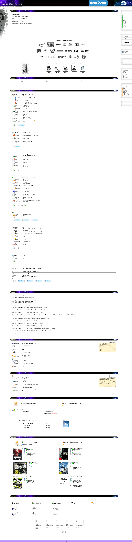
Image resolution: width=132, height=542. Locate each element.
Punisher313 (55, 509)
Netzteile (124, 92)
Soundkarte (25, 212)
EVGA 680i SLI (26, 132)
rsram (34, 507)
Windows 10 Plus (126, 94)
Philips (24, 215)
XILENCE (25, 236)
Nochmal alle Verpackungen (33, 333)
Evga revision (26, 198)
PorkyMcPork (55, 508)
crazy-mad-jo (15, 512)
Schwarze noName (26, 273)
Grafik (124, 87)
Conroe (24, 95)
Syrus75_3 (15, 507)
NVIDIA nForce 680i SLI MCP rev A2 (31, 137)
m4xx (34, 515)
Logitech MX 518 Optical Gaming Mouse (36, 330)
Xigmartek (25, 230)
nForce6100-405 (26, 134)
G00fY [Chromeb (126, 77)
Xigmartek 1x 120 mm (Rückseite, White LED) (34, 233)
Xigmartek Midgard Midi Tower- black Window (33, 228)
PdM (124, 18)
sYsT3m (14, 513)
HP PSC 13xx (25, 278)
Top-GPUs (125, 22)
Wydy (54, 507)
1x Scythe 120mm (28, 235)
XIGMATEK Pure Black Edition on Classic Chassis (38, 328)
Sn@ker (124, 71)
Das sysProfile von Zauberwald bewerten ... (23, 23)
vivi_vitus (35, 509)
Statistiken (125, 23)
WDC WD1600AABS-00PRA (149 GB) (31, 268)
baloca (124, 75)
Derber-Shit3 (125, 74)
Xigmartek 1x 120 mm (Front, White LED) (33, 231)
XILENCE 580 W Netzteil (32, 325)
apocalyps (15, 509)
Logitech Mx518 (26, 275)
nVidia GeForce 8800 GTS (29, 177)
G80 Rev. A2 (26, 180)
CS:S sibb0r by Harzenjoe (32, 312)
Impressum (125, 27)
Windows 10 (125, 93)
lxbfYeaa (124, 72)
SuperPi (124, 19)
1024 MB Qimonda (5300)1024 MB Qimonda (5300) (28, 154)
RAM (124, 88)
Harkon (124, 76)
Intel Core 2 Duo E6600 (28, 94)
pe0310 (34, 508)
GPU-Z (124, 26)
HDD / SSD (125, 91)
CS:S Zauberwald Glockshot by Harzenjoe (36, 309)
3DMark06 (125, 20)
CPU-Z (124, 25)
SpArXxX (35, 512)
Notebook (125, 90)
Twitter (124, 17)
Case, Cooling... (126, 95)
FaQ (124, 15)
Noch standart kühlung (28, 118)
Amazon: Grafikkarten (71, 541)
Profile (124, 16)
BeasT (14, 508)
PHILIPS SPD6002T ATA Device (30, 271)
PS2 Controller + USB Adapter (30, 276)
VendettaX (55, 515)
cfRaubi (34, 514)
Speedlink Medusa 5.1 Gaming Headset (31, 217)
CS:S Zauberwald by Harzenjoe (34, 307)
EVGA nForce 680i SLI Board (33, 320)
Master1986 (55, 514)
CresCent (15, 510)
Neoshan (14, 514)
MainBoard (125, 89)
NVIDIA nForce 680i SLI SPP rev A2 (30, 135)
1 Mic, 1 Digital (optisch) (28, 214)
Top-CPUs (125, 21)
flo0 (14, 515)
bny (33, 513)
